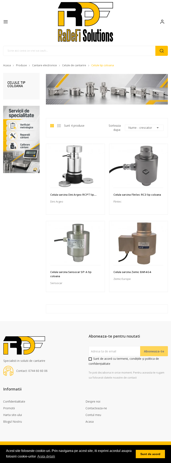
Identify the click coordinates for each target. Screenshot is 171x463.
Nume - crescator (144, 127)
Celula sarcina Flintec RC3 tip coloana (137, 195)
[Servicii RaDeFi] (21, 139)
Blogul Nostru (12, 421)
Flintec (117, 201)
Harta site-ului (12, 415)
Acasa (90, 421)
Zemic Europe (122, 279)
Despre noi (93, 401)
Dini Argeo (56, 201)
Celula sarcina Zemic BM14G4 (132, 272)
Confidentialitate (14, 401)
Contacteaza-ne (96, 408)
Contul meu (93, 415)
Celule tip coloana (16, 84)
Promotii (9, 408)
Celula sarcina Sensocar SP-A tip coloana (71, 274)
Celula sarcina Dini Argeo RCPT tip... (73, 195)
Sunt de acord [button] (150, 454)
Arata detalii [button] (46, 456)
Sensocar (56, 283)
